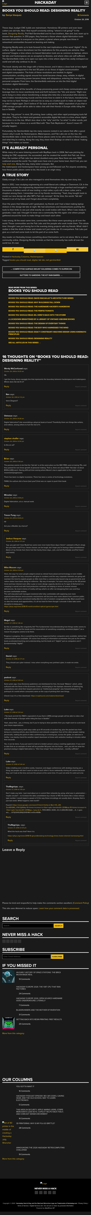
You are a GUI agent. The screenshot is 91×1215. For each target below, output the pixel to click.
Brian (6, 458)
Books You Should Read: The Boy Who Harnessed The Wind (38, 328)
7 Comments (23, 1005)
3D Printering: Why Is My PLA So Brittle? (35, 1123)
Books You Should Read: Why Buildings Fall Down (34, 302)
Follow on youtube (11, 941)
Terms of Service (23, 1206)
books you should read (20, 260)
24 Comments (24, 993)
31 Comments (24, 1014)
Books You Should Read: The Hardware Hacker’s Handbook (39, 306)
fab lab (42, 260)
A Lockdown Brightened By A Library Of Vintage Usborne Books (41, 319)
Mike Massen (10, 567)
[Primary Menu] (87, 2)
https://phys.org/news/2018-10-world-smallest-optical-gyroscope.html (31, 606)
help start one (8, 164)
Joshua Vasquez (13, 538)
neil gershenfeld (53, 260)
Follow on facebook (4, 941)
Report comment (80, 387)
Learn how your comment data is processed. (59, 908)
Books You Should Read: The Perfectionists (31, 311)
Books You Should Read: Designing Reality (30, 338)
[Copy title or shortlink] (16, 19)
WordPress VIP (50, 1208)
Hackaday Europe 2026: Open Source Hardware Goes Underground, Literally (39, 999)
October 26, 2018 (81, 19)
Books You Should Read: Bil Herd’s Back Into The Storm (37, 315)
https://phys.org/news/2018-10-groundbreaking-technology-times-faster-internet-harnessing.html (45, 836)
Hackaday (45, 2)
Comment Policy (80, 903)
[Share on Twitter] (7, 19)
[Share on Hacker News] (10, 19)
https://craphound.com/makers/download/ (47, 696)
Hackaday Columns (20, 256)
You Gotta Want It (25, 1086)
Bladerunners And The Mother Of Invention (38, 1010)
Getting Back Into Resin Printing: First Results (39, 1019)
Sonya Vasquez (14, 15)
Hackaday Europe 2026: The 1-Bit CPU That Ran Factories (38, 988)
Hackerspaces (36, 256)
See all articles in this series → (24, 342)
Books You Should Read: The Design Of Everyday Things (36, 323)
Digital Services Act (36, 1206)
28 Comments (24, 1128)
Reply (6, 386)
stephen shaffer (11, 438)
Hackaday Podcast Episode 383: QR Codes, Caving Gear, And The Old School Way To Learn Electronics (40, 1098)
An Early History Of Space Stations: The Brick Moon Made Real (38, 973)
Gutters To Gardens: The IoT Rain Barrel (41, 275)
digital (35, 260)
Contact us (19, 941)
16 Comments (83, 15)
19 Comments (24, 979)
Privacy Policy (83, 1203)
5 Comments (23, 1105)
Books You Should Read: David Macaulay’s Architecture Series (40, 298)
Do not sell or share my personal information (58, 1206)
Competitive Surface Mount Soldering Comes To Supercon (41, 269)
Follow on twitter (8, 941)
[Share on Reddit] (13, 19)
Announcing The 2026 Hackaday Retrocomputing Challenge (40, 1149)
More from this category (13, 1033)
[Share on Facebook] (3, 19)
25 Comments (24, 1024)
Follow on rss (15, 941)
